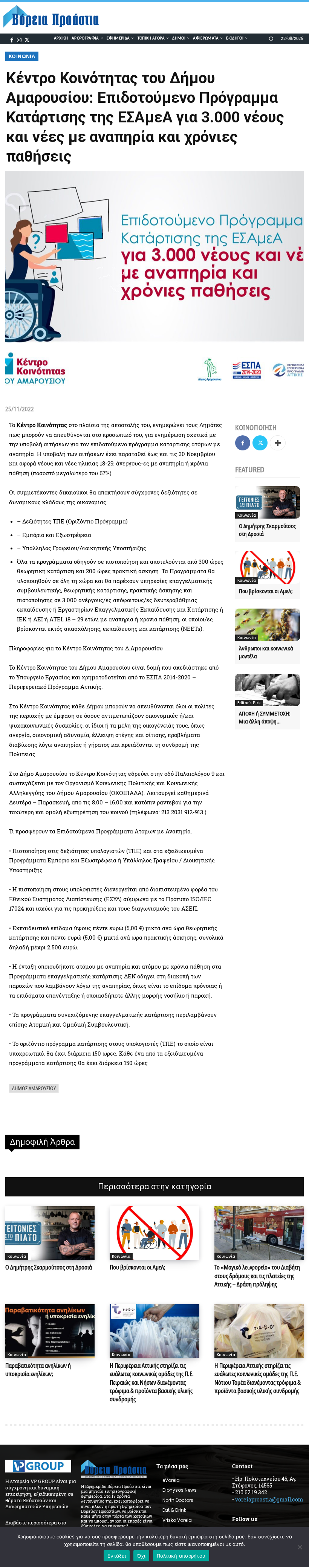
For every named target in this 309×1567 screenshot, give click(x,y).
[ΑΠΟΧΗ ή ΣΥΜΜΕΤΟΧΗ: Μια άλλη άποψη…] (267, 690)
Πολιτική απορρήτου (181, 1556)
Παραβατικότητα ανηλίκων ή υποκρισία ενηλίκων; (38, 1369)
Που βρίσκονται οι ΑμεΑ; (266, 591)
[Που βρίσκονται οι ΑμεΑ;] (267, 567)
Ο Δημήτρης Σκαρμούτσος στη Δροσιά (48, 1267)
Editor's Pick (249, 702)
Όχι (141, 1556)
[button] (271, 39)
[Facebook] (12, 39)
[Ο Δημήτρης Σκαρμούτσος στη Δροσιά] (267, 502)
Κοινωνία (22, 56)
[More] (278, 442)
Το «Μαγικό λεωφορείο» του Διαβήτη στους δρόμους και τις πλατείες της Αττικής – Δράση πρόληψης (257, 1275)
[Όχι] (299, 1547)
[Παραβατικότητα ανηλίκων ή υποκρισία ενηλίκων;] (50, 1331)
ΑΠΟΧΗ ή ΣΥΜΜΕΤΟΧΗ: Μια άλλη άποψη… (265, 717)
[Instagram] (19, 39)
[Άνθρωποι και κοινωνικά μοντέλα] (267, 625)
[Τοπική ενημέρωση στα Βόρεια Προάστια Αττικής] (54, 16)
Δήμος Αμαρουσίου (34, 1088)
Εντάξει (116, 1556)
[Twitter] (26, 39)
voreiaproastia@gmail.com (269, 1499)
